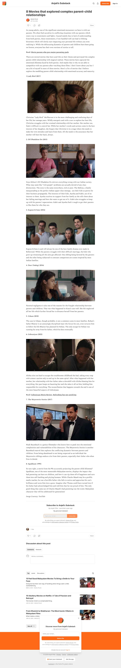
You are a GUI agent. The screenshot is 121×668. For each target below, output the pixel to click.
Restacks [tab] (38, 549)
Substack (51, 664)
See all (30, 626)
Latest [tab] (33, 573)
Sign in (115, 3)
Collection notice (72, 654)
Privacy (59, 654)
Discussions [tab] (40, 573)
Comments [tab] (30, 549)
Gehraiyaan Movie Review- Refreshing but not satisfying (53, 394)
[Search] (93, 3)
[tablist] (34, 549)
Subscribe (105, 3)
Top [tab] (28, 573)
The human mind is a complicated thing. (39, 601)
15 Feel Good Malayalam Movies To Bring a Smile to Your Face (50, 580)
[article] (60, 584)
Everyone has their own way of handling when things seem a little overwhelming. (47, 585)
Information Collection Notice (60, 644)
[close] (78, 618)
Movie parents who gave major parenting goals (50, 52)
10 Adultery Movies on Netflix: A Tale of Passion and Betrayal (48, 597)
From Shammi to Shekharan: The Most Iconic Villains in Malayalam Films (50, 612)
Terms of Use (69, 642)
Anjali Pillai (34, 19)
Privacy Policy (75, 644)
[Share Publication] (98, 3)
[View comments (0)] (34, 25)
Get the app (70, 659)
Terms (64, 654)
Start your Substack (55, 659)
